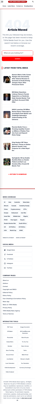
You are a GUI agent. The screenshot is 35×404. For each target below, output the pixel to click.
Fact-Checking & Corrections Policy (14, 298)
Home (4, 6)
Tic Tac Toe (25, 342)
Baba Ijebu (26, 202)
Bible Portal (25, 354)
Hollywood (14, 213)
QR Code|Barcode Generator (25, 332)
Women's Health (25, 359)
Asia (9, 202)
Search (17, 59)
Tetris (25, 350)
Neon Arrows (25, 346)
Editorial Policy (8, 292)
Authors (5, 283)
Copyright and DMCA (9, 289)
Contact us (19, 6)
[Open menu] (2, 2)
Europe (6, 213)
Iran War (23, 213)
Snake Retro (10, 342)
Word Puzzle (25, 337)
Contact (5, 286)
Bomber (10, 346)
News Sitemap (20, 237)
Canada (13, 205)
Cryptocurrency (15, 209)
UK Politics (12, 227)
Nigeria (25, 216)
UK (5, 227)
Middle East (16, 216)
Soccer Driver (10, 354)
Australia (17, 202)
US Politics (22, 227)
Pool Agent (14, 220)
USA (5, 230)
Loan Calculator (10, 363)
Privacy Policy (7, 307)
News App (6, 301)
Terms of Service (8, 314)
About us (6, 280)
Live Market (10, 359)
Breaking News (28, 6)
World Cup (13, 230)
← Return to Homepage (17, 174)
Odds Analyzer (10, 372)
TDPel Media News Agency (17, 1)
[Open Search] (33, 1)
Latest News (11, 6)
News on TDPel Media (10, 304)
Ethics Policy (7, 295)
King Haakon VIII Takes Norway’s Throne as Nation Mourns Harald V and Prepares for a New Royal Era (21, 146)
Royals (22, 220)
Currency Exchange (25, 367)
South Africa (23, 223)
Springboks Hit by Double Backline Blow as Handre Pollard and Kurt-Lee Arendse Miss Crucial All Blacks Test (21, 162)
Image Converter (25, 327)
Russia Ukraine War (10, 223)
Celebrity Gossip (24, 205)
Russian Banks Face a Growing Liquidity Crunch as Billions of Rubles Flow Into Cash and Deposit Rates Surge (21, 131)
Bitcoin (6, 205)
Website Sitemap (8, 237)
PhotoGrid (10, 337)
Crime (6, 209)
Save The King (10, 350)
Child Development (10, 367)
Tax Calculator (25, 363)
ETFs (25, 209)
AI (4, 202)
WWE (21, 230)
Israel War (7, 216)
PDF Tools (10, 327)
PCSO (5, 220)
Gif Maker (10, 331)
